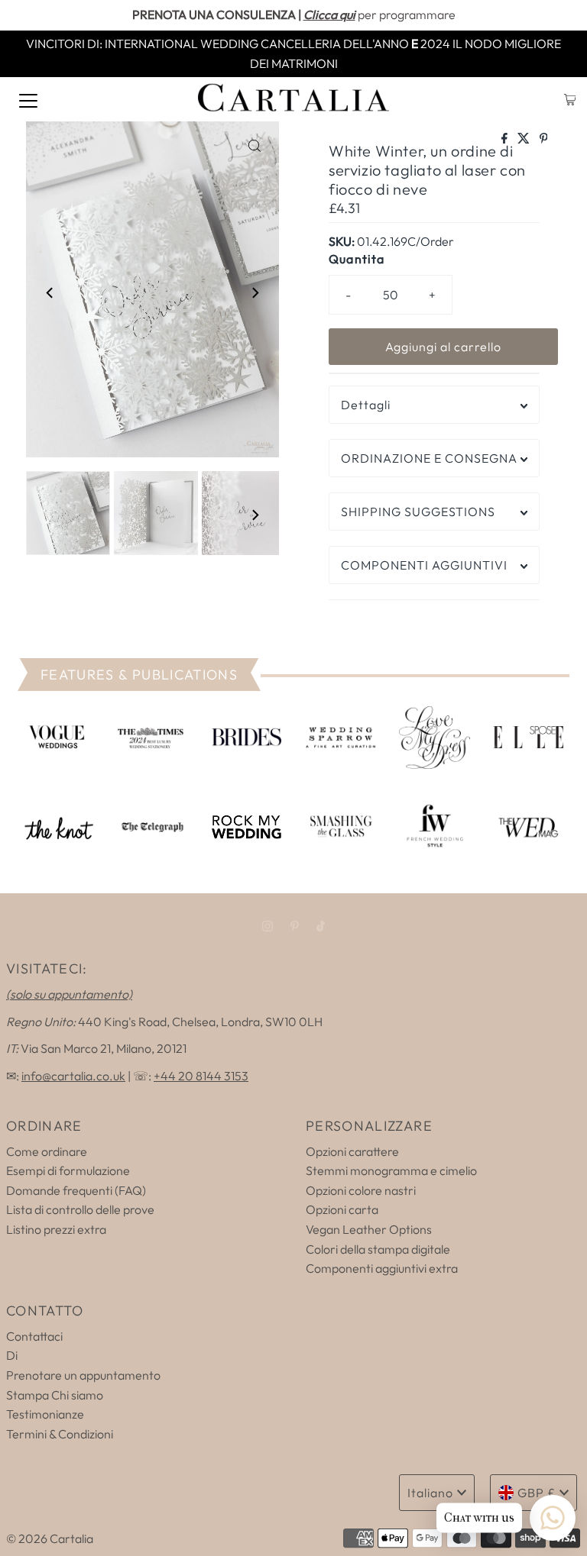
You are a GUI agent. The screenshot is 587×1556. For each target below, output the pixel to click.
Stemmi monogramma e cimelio (391, 1170)
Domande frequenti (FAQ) (76, 1190)
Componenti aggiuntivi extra (382, 1268)
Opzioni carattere (352, 1151)
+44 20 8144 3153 (201, 1075)
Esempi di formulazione (68, 1170)
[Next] (254, 292)
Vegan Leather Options (369, 1229)
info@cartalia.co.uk (73, 1075)
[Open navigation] (28, 99)
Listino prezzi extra (56, 1229)
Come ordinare (46, 1151)
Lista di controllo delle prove (80, 1209)
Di (12, 1355)
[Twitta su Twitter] (524, 139)
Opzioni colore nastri (361, 1190)
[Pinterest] (294, 926)
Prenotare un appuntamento (83, 1375)
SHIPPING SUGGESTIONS (418, 511)
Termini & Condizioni (59, 1433)
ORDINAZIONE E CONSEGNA (429, 458)
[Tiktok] (320, 926)
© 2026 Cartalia (49, 1538)
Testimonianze (45, 1414)
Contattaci (34, 1336)
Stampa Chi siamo (54, 1395)
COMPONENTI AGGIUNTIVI (424, 565)
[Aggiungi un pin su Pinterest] (544, 139)
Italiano (430, 1492)
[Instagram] (267, 926)
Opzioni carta (342, 1209)
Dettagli (366, 404)
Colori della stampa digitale (378, 1249)
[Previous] (50, 292)
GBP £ (536, 1492)
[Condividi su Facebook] (505, 139)
